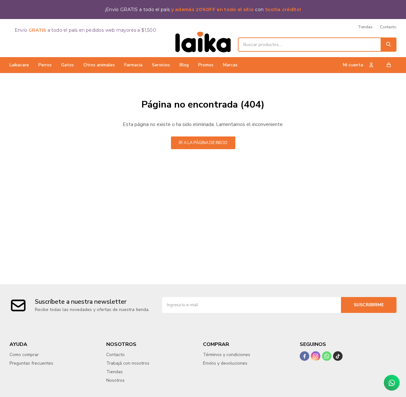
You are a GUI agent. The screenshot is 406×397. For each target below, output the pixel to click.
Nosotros (115, 380)
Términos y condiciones (226, 355)
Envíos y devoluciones (225, 363)
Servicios (161, 65)
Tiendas (365, 27)
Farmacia (133, 65)
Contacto (388, 27)
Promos (205, 65)
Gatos (67, 65)
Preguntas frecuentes (31, 363)
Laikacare (19, 65)
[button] (388, 44)
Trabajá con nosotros (127, 363)
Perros (45, 65)
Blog (184, 65)
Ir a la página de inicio (203, 143)
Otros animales (99, 65)
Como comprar (24, 355)
